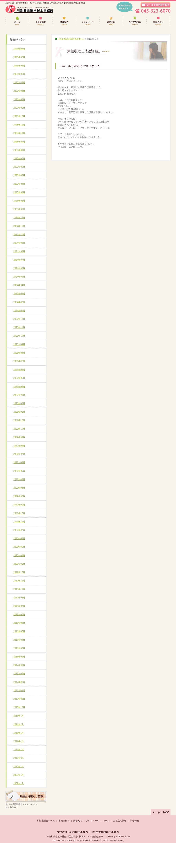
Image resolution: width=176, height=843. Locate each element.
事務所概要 (41, 21)
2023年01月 (19, 412)
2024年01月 (19, 310)
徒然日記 (111, 21)
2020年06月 (19, 538)
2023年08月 (19, 352)
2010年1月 (18, 766)
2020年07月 (19, 530)
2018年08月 (19, 623)
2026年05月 (19, 74)
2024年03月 (19, 293)
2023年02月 (19, 403)
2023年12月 (19, 319)
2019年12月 (19, 572)
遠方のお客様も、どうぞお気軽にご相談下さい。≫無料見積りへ (26, 796)
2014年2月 (18, 724)
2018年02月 (19, 648)
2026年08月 (19, 48)
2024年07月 (19, 259)
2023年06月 (19, 369)
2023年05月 (19, 378)
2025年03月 (19, 192)
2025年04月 (19, 184)
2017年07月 (19, 673)
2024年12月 (19, 217)
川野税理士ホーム (46, 820)
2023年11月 (19, 327)
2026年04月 (19, 82)
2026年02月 (19, 99)
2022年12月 (19, 420)
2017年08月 (19, 665)
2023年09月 (19, 344)
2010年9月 (18, 758)
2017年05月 (19, 690)
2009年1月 (18, 783)
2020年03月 (19, 555)
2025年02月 (19, 200)
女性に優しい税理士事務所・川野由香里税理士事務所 (88, 831)
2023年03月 (19, 395)
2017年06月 (19, 682)
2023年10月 (19, 335)
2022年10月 (19, 429)
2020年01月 (19, 564)
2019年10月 (19, 589)
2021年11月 (19, 521)
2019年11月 (19, 580)
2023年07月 (19, 361)
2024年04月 (19, 285)
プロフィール (88, 21)
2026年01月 (19, 108)
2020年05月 (19, 547)
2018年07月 (19, 631)
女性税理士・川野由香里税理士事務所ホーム (17, 21)
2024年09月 (19, 243)
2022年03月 (19, 488)
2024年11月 (19, 226)
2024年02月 (19, 302)
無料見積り (158, 21)
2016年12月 (19, 707)
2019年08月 (19, 597)
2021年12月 (19, 513)
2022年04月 (19, 479)
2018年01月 (19, 656)
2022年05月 (19, 471)
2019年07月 (19, 606)
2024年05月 (19, 276)
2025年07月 (19, 158)
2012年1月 (18, 741)
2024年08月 (19, 251)
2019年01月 (19, 614)
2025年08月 (19, 150)
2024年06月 (19, 268)
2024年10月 (19, 234)
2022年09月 (19, 437)
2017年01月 (19, 699)
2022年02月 (19, 496)
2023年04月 (19, 386)
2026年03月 (19, 91)
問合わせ (134, 820)
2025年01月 (19, 209)
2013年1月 (18, 732)
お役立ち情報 (135, 21)
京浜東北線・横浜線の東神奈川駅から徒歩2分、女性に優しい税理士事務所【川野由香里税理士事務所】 (46, 3)
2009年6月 (18, 775)
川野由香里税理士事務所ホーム (71, 39)
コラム (106, 820)
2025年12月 (19, 116)
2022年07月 (19, 454)
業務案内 (64, 21)
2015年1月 (18, 715)
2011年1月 (18, 749)
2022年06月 (19, 462)
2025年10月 (19, 133)
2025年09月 (19, 141)
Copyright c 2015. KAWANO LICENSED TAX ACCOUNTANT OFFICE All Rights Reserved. (88, 840)
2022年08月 (19, 445)
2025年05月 (19, 175)
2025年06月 (19, 167)
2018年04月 (19, 640)
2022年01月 (19, 504)
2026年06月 (19, 65)
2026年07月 (19, 57)
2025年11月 (19, 124)
